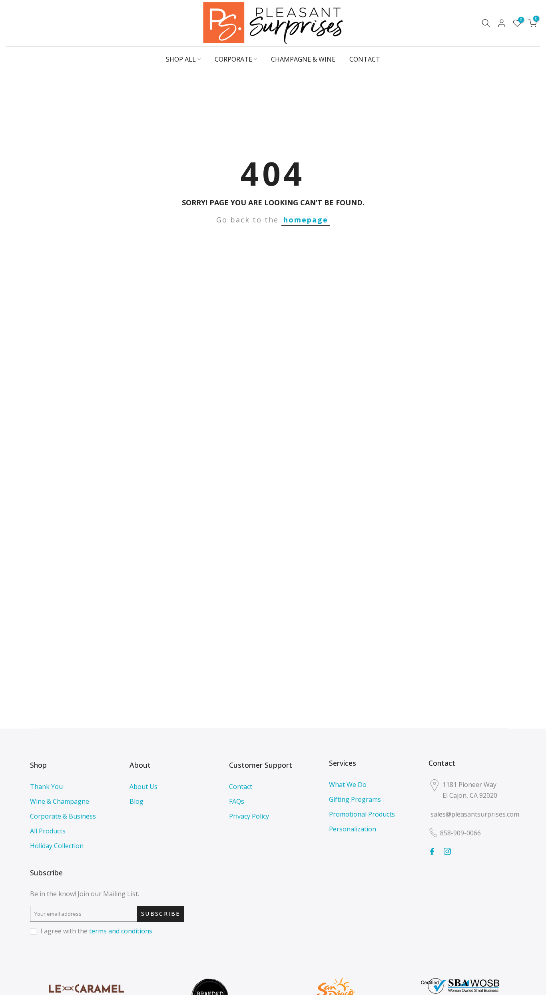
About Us (143, 786)
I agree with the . (96, 931)
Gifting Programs (355, 799)
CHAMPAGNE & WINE (303, 59)
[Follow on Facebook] (432, 851)
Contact (240, 786)
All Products (48, 831)
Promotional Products (362, 814)
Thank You (46, 786)
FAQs (236, 801)
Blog (136, 801)
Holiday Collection (57, 845)
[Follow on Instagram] (447, 851)
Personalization (352, 829)
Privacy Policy (249, 816)
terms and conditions (120, 931)
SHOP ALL (181, 59)
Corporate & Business (63, 816)
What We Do (348, 784)
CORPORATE (233, 59)
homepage (305, 219)
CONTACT (364, 59)
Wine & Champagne (59, 801)
